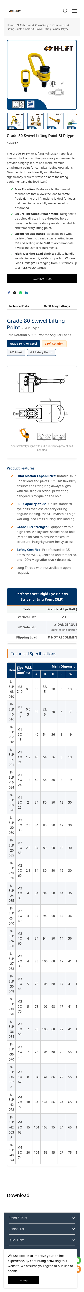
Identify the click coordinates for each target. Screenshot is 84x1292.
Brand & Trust (18, 1218)
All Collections (25, 25)
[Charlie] (77, 1260)
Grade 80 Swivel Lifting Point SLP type (47, 29)
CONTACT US (42, 279)
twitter (15, 293)
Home (10, 25)
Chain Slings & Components (51, 25)
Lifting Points (14, 29)
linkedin (26, 293)
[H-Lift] (77, 1269)
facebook (9, 293)
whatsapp (20, 293)
